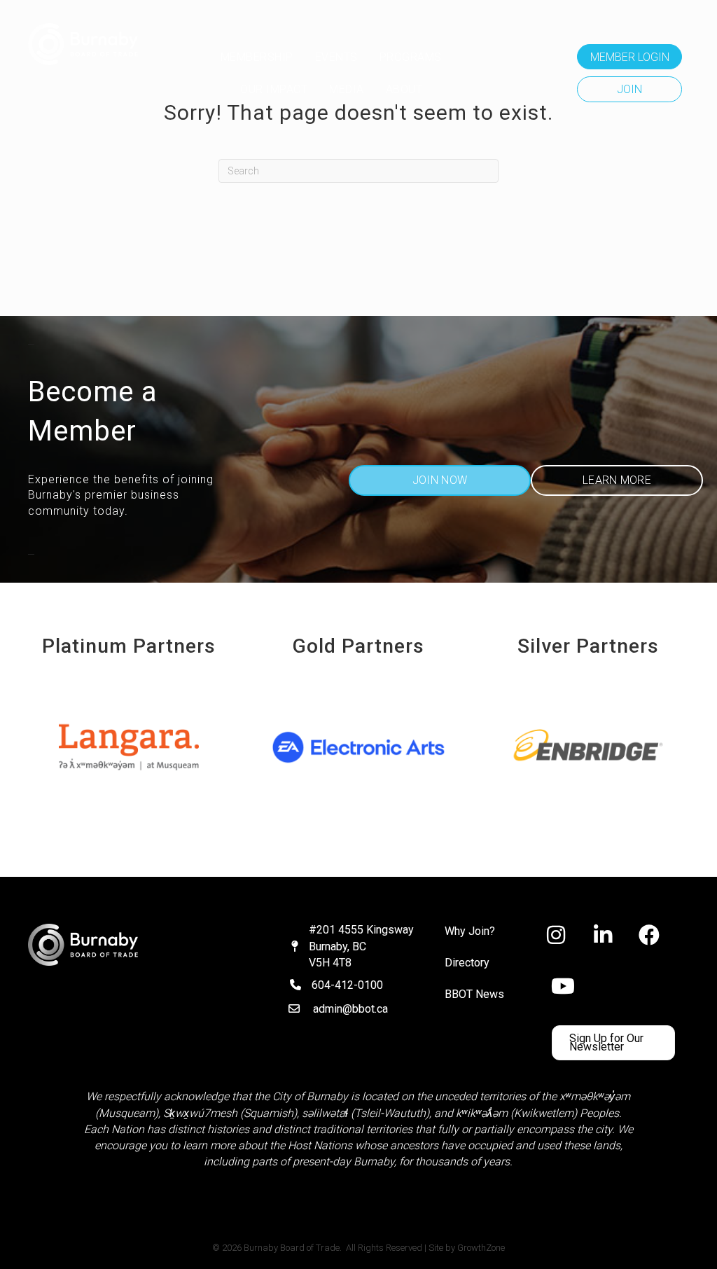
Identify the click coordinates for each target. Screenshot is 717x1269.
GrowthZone (481, 1247)
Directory (467, 962)
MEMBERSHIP (257, 57)
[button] (629, 56)
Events (336, 57)
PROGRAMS (411, 57)
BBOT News (474, 994)
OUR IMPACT (273, 89)
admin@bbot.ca (350, 1008)
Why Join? (470, 931)
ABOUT (404, 89)
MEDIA (346, 89)
